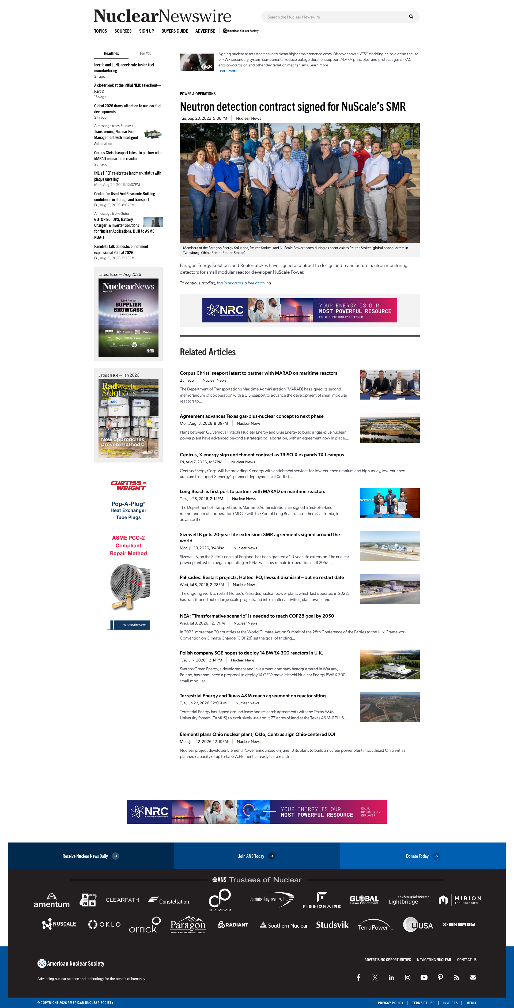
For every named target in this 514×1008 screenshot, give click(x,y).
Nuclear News (248, 118)
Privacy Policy (390, 1003)
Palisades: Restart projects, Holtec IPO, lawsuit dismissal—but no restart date (262, 577)
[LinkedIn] (391, 977)
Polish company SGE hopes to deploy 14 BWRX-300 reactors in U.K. (251, 652)
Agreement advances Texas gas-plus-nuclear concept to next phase (252, 416)
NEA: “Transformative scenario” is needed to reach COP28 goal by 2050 (257, 615)
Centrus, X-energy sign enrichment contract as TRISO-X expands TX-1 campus (262, 454)
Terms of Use (423, 1003)
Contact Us (467, 959)
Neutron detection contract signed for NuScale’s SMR (293, 105)
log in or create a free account (243, 282)
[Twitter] (375, 977)
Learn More (227, 70)
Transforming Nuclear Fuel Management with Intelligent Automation (116, 137)
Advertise (205, 31)
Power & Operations (198, 93)
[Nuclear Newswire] (456, 977)
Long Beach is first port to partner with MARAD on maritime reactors (252, 491)
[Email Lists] (473, 977)
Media (472, 1003)
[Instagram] (407, 977)
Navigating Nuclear (434, 959)
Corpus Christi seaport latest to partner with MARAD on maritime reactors (258, 373)
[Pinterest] (440, 977)
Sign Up (146, 31)
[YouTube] (424, 977)
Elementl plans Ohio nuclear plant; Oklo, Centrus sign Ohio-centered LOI (257, 734)
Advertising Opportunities (388, 959)
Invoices (450, 1003)
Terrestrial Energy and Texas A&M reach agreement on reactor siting (253, 695)
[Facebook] (358, 977)
